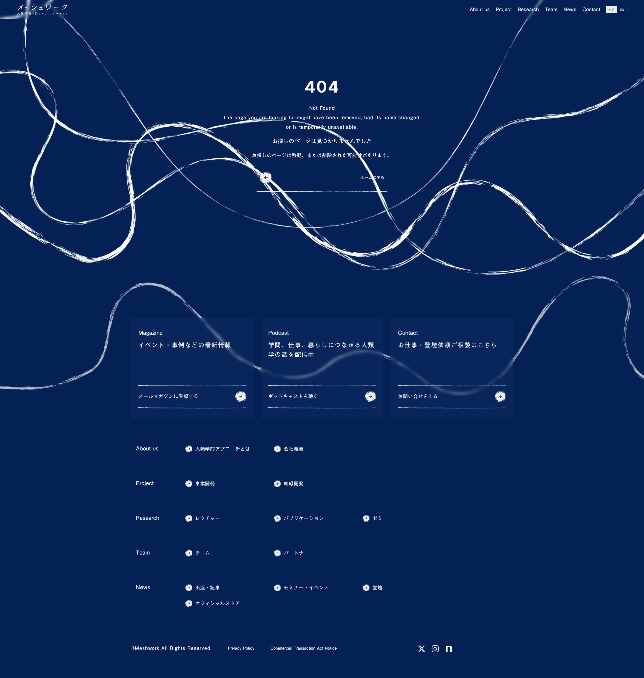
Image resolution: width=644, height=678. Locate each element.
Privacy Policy (241, 648)
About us (147, 448)
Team (143, 552)
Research (147, 518)
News (143, 587)
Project (145, 483)
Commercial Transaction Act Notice (303, 648)
